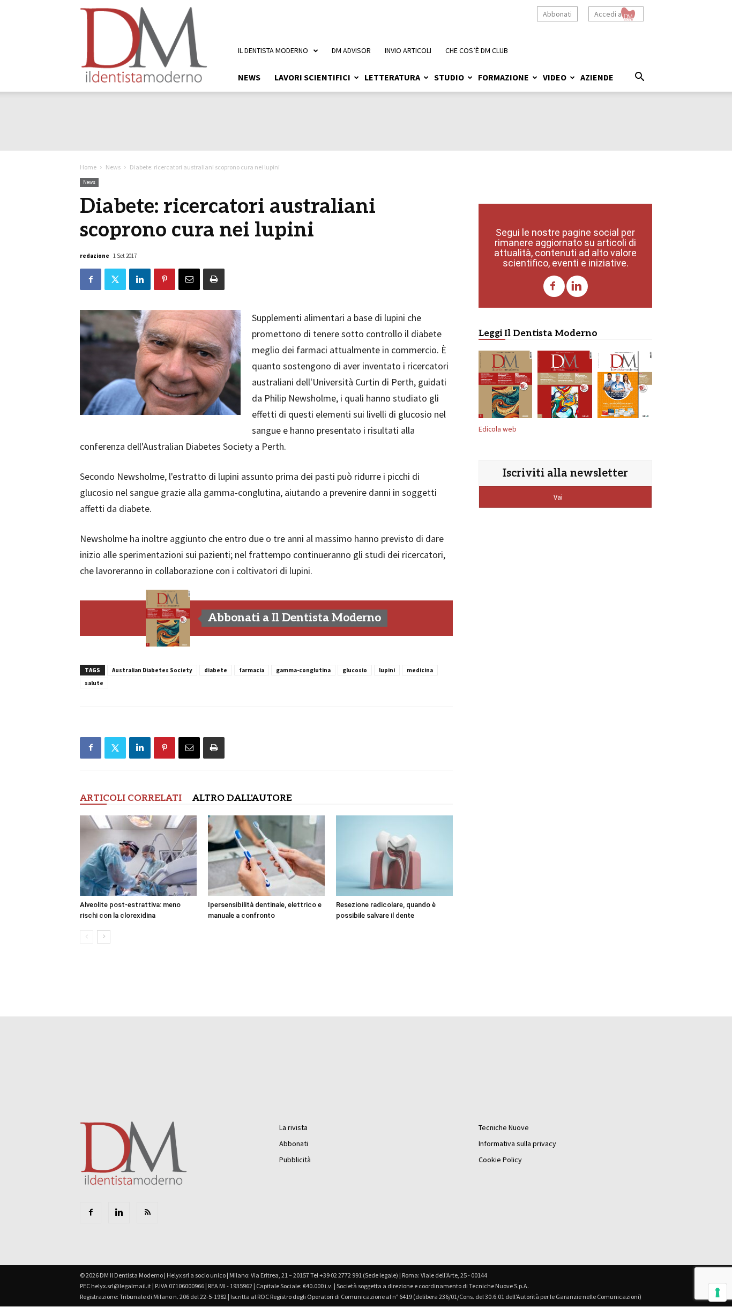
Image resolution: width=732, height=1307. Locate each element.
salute (94, 683)
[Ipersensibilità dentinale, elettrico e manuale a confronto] (266, 855)
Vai (559, 497)
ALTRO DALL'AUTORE (242, 798)
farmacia (251, 670)
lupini (387, 670)
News (249, 77)
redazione (94, 255)
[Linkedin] (577, 286)
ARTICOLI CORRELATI (131, 798)
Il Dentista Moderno (273, 50)
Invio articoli (408, 50)
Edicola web (498, 429)
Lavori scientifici (312, 77)
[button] (639, 78)
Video (554, 77)
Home (88, 167)
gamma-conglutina (303, 670)
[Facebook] (554, 286)
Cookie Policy (500, 1159)
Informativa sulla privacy (517, 1143)
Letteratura (392, 77)
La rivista (293, 1127)
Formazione (503, 77)
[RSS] (147, 1212)
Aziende (597, 77)
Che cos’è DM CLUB (476, 50)
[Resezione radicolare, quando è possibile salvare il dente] (394, 855)
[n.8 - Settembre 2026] (168, 618)
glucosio (354, 670)
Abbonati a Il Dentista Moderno (294, 618)
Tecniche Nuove (504, 1127)
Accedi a (608, 14)
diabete (215, 670)
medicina (420, 670)
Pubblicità (295, 1159)
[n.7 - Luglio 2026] (564, 386)
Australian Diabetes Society (152, 670)
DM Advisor (351, 50)
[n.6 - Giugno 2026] (624, 386)
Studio (449, 77)
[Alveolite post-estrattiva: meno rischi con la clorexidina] (138, 855)
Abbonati (557, 14)
